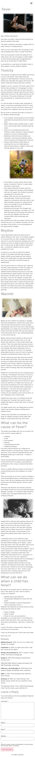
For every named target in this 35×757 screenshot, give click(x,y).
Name (3, 722)
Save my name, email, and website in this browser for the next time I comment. (17, 745)
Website (3, 736)
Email (3, 729)
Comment (4, 701)
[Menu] (31, 3)
